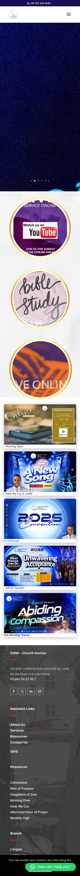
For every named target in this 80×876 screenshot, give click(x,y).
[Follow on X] (22, 691)
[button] (50, 867)
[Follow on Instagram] (39, 691)
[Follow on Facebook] (13, 691)
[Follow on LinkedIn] (30, 691)
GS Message (11, 540)
